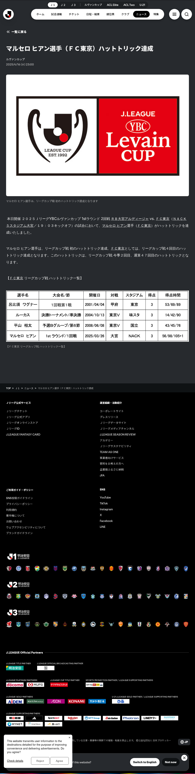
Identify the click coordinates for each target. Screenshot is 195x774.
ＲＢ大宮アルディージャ (130, 218)
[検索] (186, 14)
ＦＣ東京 (162, 218)
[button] (174, 14)
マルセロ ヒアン (114, 225)
